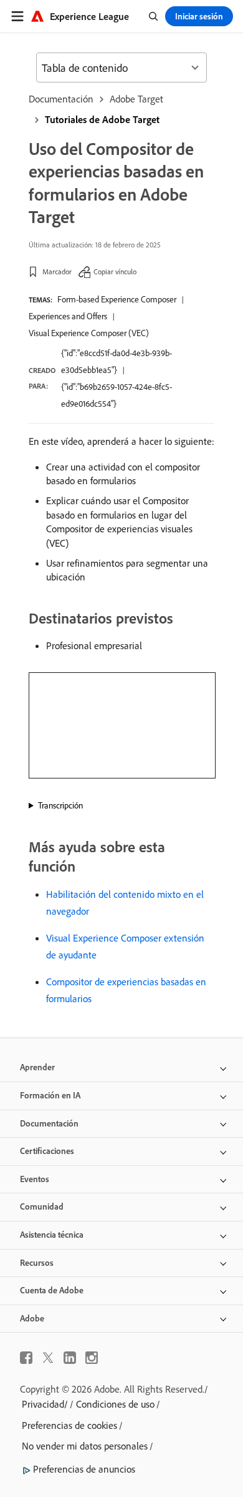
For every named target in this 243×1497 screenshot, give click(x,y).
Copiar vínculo (114, 271)
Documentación (61, 98)
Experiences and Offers (68, 316)
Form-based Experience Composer (116, 299)
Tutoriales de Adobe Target (102, 119)
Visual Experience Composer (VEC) (89, 333)
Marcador (57, 271)
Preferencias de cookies (69, 1425)
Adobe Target (136, 98)
